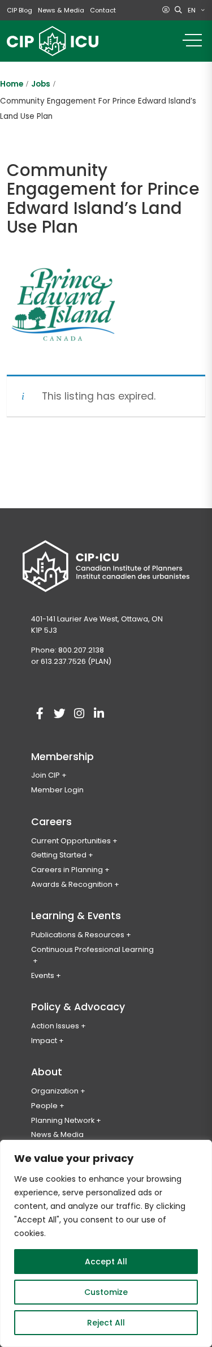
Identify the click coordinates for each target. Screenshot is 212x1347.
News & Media (61, 10)
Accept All (106, 1261)
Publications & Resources (77, 935)
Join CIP (45, 775)
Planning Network (62, 1120)
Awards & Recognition (72, 884)
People (44, 1105)
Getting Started (58, 855)
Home (11, 84)
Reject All (106, 1322)
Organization (55, 1091)
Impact (44, 1040)
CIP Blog (19, 10)
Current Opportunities (71, 841)
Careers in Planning (67, 869)
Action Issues (55, 1026)
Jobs (40, 84)
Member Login (57, 790)
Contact (103, 10)
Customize (106, 1292)
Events (42, 975)
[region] (106, 1243)
